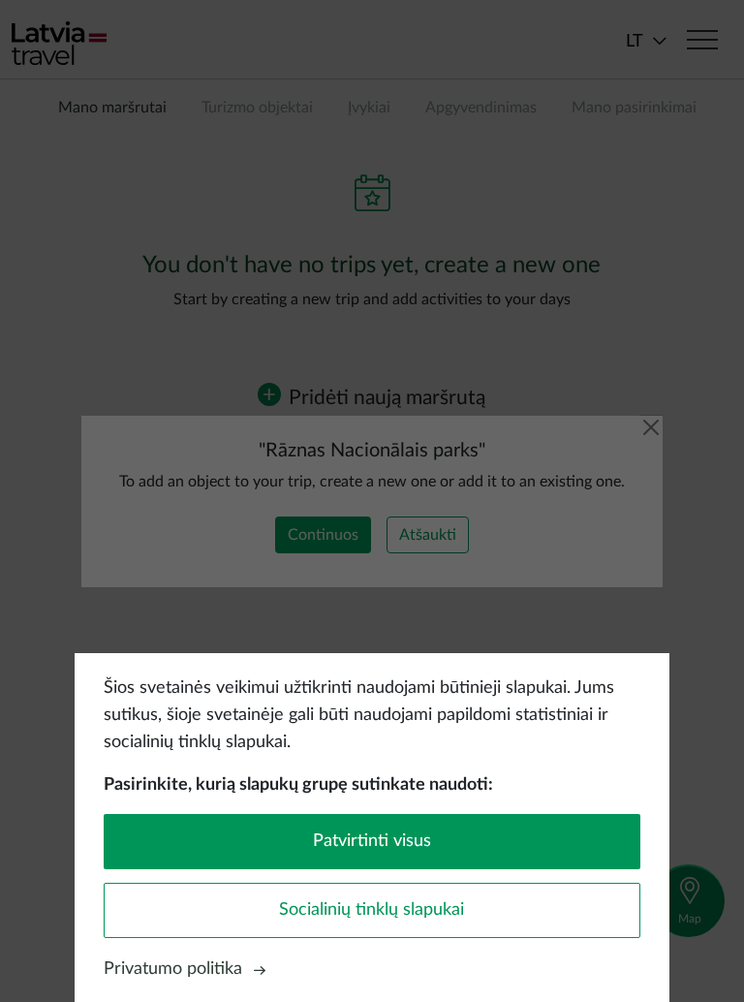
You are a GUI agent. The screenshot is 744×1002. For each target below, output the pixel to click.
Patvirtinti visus (372, 841)
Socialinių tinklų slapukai (371, 910)
